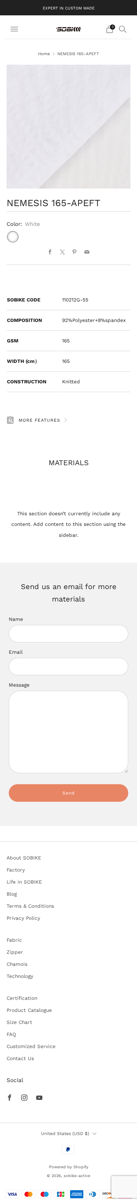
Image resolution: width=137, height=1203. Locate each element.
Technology (20, 976)
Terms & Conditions (30, 906)
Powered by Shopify (68, 1167)
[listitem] (69, 7)
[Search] (122, 29)
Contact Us (20, 1058)
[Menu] (14, 29)
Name (16, 619)
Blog (12, 894)
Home (44, 53)
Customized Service (31, 1046)
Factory (16, 870)
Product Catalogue (29, 1010)
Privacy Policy (23, 918)
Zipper (15, 952)
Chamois (17, 964)
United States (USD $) (65, 1133)
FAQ (11, 1034)
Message (19, 685)
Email (16, 652)
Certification (22, 998)
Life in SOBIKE (24, 882)
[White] (13, 237)
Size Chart (19, 1022)
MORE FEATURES (39, 420)
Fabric (14, 940)
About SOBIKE (24, 858)
